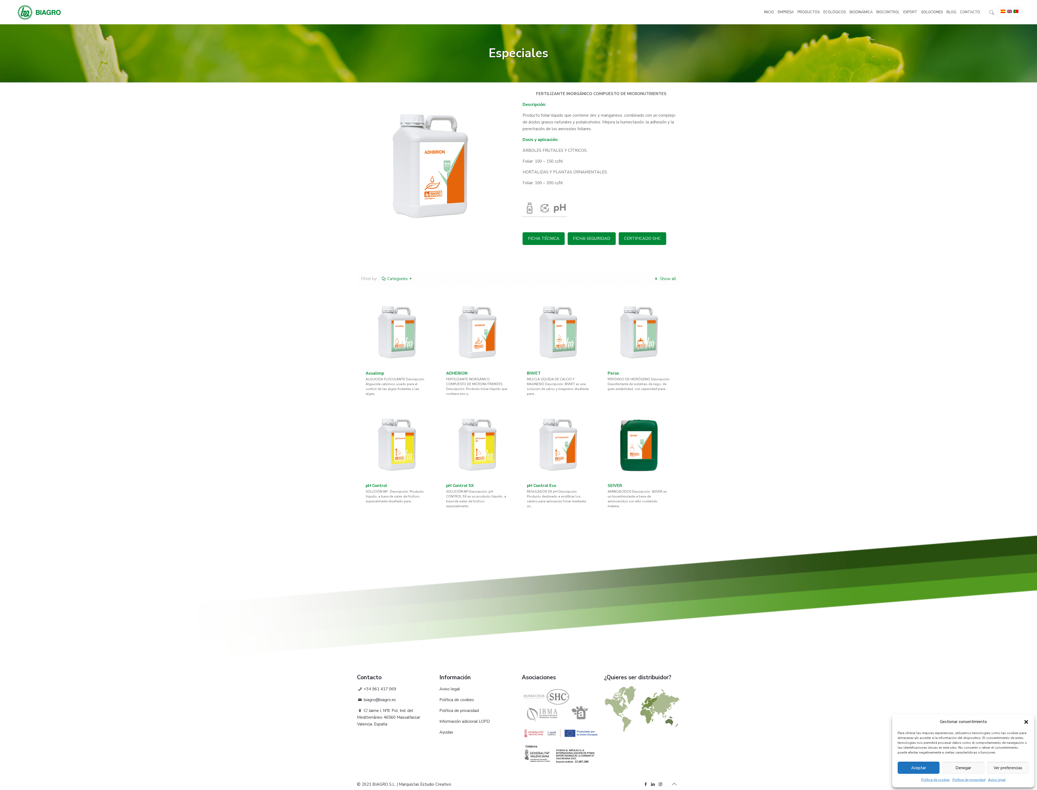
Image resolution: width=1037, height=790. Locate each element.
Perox (613, 373)
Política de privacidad (968, 780)
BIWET (534, 373)
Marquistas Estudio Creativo (425, 784)
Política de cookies (935, 780)
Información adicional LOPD (464, 721)
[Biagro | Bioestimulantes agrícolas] (39, 12)
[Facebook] (646, 784)
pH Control (376, 485)
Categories (397, 278)
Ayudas (446, 732)
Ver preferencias (1008, 768)
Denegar (963, 768)
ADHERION (456, 373)
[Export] (642, 731)
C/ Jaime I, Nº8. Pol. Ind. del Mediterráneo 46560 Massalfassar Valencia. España (388, 717)
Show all (667, 278)
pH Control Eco (541, 485)
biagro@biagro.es (379, 699)
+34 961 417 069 (379, 689)
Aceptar (918, 768)
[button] (1026, 722)
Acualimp (375, 373)
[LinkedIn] (653, 784)
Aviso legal (997, 780)
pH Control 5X (460, 485)
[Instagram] (660, 784)
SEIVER (615, 485)
